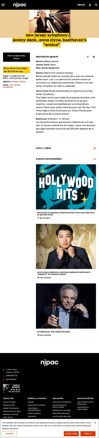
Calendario (32, 416)
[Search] (96, 5)
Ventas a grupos (34, 413)
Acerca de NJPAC (9, 402)
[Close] (95, 422)
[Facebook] (88, 56)
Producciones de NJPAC (12, 411)
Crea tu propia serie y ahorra (16, 57)
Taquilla (31, 402)
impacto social (8, 405)
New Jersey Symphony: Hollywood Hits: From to (66, 213)
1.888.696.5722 (11, 375)
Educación (58, 398)
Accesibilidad (11, 379)
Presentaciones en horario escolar (60, 406)
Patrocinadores (85, 398)
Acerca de (8, 398)
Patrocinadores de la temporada (85, 403)
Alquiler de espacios (11, 408)
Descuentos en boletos (36, 405)
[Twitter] (94, 56)
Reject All (88, 434)
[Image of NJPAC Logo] (20, 4)
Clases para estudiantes (62, 402)
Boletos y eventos (37, 398)
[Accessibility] (89, 5)
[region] (49, 428)
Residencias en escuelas (62, 410)
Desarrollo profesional (61, 413)
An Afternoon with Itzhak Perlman (53, 331)
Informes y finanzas (10, 414)
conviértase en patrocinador (83, 408)
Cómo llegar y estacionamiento (34, 409)
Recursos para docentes (62, 416)
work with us (8, 417)
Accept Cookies (71, 434)
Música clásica (18, 81)
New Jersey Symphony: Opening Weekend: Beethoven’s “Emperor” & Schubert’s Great (63, 273)
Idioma (81, 5)
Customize (9, 434)
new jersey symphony (12, 86)
